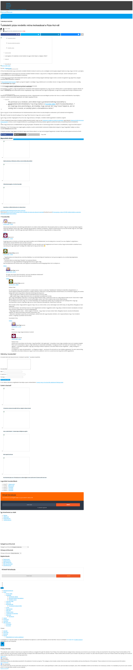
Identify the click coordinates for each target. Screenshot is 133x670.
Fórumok (8, 625)
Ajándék (8, 3)
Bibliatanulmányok (6, 18)
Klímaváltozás (8, 64)
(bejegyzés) (7, 562)
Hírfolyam (8, 624)
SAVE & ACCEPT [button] (5, 668)
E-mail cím (4, 374)
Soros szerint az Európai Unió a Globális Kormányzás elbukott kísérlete (25, 212)
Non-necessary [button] (4, 662)
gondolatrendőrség (6, 210)
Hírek (3, 23)
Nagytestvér (14, 210)
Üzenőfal (4, 118)
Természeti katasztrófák (13, 68)
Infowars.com (7, 68)
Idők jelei (8, 610)
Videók (3, 109)
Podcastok (4, 114)
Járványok (11, 616)
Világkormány (9, 612)
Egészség (7, 99)
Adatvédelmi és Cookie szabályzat (17, 9)
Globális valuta (12, 600)
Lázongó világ (9, 601)
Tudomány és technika (10, 94)
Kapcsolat (8, 5)
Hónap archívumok (5, 553)
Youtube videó (50, 104)
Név (2, 371)
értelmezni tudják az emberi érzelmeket (53, 120)
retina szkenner (21, 210)
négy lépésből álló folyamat (9, 82)
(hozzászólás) (8, 564)
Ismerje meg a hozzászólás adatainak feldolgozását (49, 382)
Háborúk (8, 603)
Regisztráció (6, 559)
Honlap (2, 377)
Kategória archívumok (6, 547)
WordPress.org (7, 565)
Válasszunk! (11, 484)
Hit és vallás (9, 593)
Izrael (7, 607)
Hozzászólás (4, 369)
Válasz (5, 232)
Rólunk (8, 8)
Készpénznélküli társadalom (16, 598)
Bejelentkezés (7, 561)
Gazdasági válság (13, 596)
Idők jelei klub (7, 622)
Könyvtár (8, 6)
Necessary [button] (3, 656)
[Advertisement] (12, 531)
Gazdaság (8, 595)
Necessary (5, 658)
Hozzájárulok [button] (70, 639)
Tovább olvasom (78, 639)
